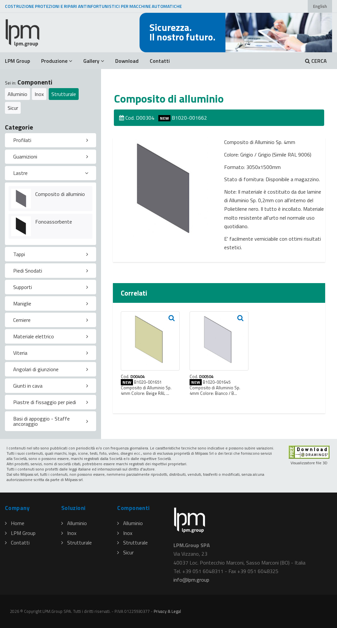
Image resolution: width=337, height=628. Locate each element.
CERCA (318, 61)
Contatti (160, 61)
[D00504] (219, 341)
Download (127, 61)
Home (17, 523)
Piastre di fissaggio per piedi (44, 402)
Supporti (22, 287)
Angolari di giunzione (36, 369)
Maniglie (22, 303)
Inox (39, 94)
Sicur (13, 108)
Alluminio (17, 94)
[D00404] (150, 341)
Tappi (19, 254)
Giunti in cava (27, 386)
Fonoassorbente (53, 222)
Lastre (20, 173)
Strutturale (63, 94)
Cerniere (22, 320)
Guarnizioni (25, 156)
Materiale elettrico (33, 336)
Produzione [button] (54, 61)
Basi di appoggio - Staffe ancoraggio (41, 421)
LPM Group (17, 61)
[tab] (50, 140)
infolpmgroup (191, 580)
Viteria (20, 353)
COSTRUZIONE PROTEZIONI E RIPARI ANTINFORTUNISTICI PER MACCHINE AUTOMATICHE (93, 6)
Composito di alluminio (60, 194)
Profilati (22, 140)
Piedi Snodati (27, 271)
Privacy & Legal (167, 611)
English (320, 6)
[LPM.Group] (23, 32)
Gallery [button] (91, 61)
